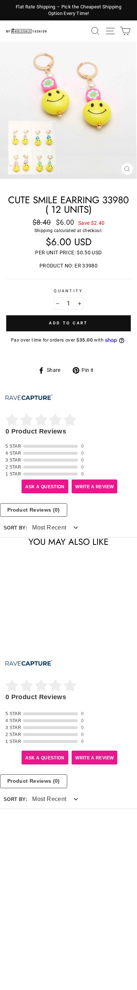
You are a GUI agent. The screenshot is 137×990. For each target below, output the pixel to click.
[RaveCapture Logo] (28, 398)
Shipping (43, 230)
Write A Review (94, 486)
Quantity (68, 291)
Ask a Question (45, 486)
